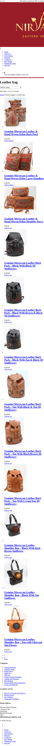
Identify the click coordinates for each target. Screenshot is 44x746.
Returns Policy (9, 695)
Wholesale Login (10, 741)
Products (7, 735)
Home (2, 95)
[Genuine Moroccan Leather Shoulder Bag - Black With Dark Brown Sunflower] (13, 541)
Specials (7, 743)
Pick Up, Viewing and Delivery (15, 693)
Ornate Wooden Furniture (13, 677)
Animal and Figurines (11, 679)
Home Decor (8, 671)
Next (6, 659)
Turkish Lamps (9, 669)
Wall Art (7, 675)
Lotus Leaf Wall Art (11, 685)
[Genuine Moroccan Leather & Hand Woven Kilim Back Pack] (15, 127)
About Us (7, 732)
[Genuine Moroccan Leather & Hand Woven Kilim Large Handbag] (18, 171)
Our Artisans (8, 697)
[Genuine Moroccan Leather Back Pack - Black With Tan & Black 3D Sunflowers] (14, 352)
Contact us (7, 737)
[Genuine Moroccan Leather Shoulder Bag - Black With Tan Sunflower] (15, 588)
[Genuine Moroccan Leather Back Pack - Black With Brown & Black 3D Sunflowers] (14, 305)
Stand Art (7, 673)
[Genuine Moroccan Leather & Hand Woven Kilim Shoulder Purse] (20, 214)
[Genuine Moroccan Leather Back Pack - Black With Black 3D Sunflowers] (15, 258)
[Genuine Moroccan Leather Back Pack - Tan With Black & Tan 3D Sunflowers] (16, 399)
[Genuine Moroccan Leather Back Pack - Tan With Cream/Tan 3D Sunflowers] (15, 493)
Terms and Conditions (11, 699)
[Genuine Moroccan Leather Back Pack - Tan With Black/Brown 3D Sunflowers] (14, 447)
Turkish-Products (10, 667)
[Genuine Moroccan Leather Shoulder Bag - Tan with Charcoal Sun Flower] (15, 635)
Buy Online (8, 739)
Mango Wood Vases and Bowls (15, 683)
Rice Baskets (8, 681)
